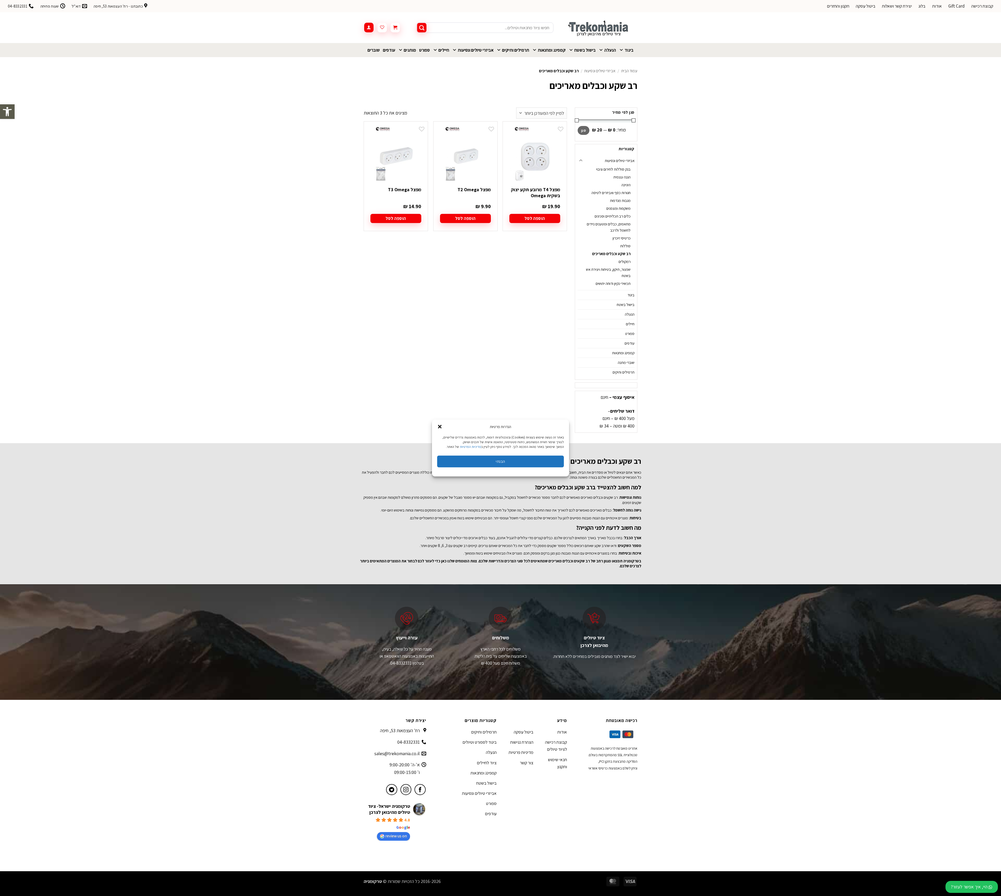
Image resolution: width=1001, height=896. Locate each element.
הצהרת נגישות (521, 742)
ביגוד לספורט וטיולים (479, 742)
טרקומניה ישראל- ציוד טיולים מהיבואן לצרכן (389, 809)
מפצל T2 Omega (474, 190)
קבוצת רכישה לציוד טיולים (556, 745)
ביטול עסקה (865, 6)
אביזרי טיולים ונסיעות (475, 50)
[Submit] (421, 27)
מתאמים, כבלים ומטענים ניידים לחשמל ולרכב (609, 227)
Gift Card (956, 6)
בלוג (921, 6)
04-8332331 (408, 742)
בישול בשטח (585, 50)
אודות (937, 6)
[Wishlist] (382, 27)
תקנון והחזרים (838, 6)
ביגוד (629, 50)
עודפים (389, 50)
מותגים (410, 50)
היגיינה (626, 184)
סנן (583, 130)
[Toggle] (581, 160)
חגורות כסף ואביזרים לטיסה (611, 192)
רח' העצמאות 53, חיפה (400, 730)
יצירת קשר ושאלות (897, 6)
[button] (7, 111)
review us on (396, 836)
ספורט (424, 50)
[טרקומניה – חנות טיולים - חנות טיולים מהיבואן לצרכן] (599, 28)
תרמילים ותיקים (515, 50)
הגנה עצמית (622, 177)
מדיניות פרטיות (521, 752)
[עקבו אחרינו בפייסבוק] (420, 789)
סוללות (625, 245)
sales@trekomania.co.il (397, 753)
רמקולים (625, 261)
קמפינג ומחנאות (552, 50)
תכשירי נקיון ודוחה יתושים (613, 283)
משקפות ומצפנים (618, 208)
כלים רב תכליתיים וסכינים (613, 216)
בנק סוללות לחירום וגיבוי (613, 169)
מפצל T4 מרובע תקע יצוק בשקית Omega (535, 193)
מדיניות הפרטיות (470, 446)
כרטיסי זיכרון (622, 238)
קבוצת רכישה (982, 6)
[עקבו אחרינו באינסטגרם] (406, 789)
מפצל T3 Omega (404, 190)
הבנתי (500, 461)
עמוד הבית (629, 71)
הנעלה (610, 50)
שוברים (374, 50)
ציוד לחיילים (487, 763)
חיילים (443, 50)
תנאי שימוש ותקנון (557, 763)
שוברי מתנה (626, 362)
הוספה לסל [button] (534, 218)
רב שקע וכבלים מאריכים (611, 253)
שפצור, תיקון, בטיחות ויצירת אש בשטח (608, 272)
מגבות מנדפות (620, 200)
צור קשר (526, 763)
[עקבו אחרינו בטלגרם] (391, 789)
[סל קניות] (395, 27)
